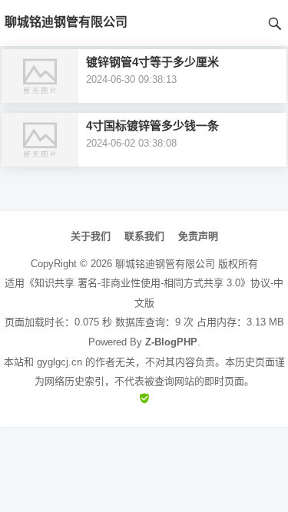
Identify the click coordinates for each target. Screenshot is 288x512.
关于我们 (91, 236)
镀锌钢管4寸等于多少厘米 (152, 61)
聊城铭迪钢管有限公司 (165, 263)
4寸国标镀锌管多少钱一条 (152, 125)
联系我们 (144, 236)
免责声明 (198, 236)
